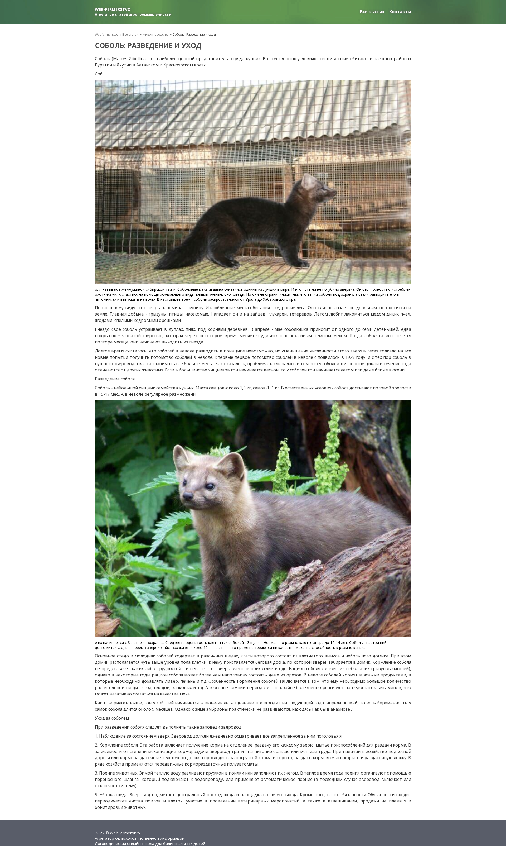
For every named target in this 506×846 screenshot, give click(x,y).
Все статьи (372, 12)
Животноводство (156, 34)
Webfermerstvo (106, 34)
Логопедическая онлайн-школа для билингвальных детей (150, 843)
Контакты (400, 12)
